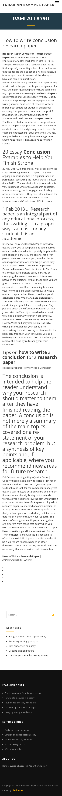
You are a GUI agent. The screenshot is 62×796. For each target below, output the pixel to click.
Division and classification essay (20, 734)
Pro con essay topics (15, 744)
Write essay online (14, 749)
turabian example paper (28, 5)
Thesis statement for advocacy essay (23, 693)
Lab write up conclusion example (20, 707)
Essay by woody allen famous (19, 712)
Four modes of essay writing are (20, 702)
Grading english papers (21, 650)
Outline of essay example (17, 729)
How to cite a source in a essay (19, 697)
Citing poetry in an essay (22, 645)
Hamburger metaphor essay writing (28, 655)
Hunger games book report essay (27, 636)
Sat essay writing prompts (23, 641)
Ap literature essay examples (19, 739)
